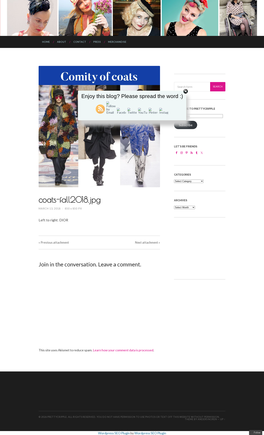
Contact (79, 41)
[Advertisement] (201, 247)
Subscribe (186, 125)
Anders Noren (207, 419)
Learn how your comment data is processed (123, 350)
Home (46, 41)
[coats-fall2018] (99, 126)
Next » (147, 242)
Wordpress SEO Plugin (114, 433)
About (61, 41)
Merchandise (117, 41)
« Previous (54, 242)
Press (97, 41)
